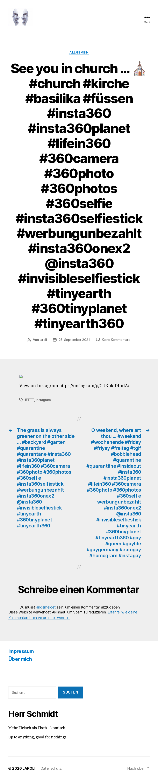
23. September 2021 (74, 340)
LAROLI (28, 768)
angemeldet (46, 607)
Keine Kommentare (116, 340)
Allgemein (79, 52)
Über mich (20, 659)
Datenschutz (51, 768)
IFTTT (29, 400)
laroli (43, 340)
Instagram (43, 400)
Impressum (21, 651)
